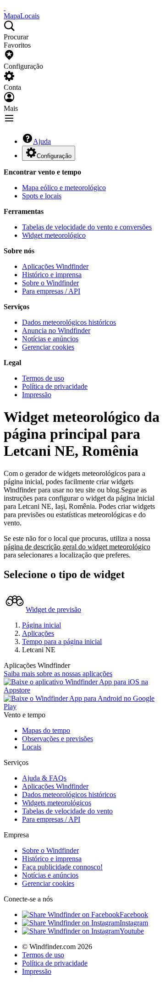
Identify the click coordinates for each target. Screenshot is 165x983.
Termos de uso (43, 378)
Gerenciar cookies (48, 347)
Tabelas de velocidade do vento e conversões (87, 227)
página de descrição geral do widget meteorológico (77, 547)
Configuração (54, 156)
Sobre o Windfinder (50, 283)
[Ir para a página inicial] (5, 7)
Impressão (36, 395)
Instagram (134, 923)
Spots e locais (41, 196)
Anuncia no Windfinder (56, 330)
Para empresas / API (51, 291)
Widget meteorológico (54, 235)
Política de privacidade (55, 386)
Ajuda (42, 141)
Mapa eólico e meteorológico (64, 187)
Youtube (132, 931)
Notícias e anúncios (50, 339)
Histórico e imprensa (52, 275)
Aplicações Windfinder (55, 266)
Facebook (134, 914)
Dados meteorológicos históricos (69, 322)
